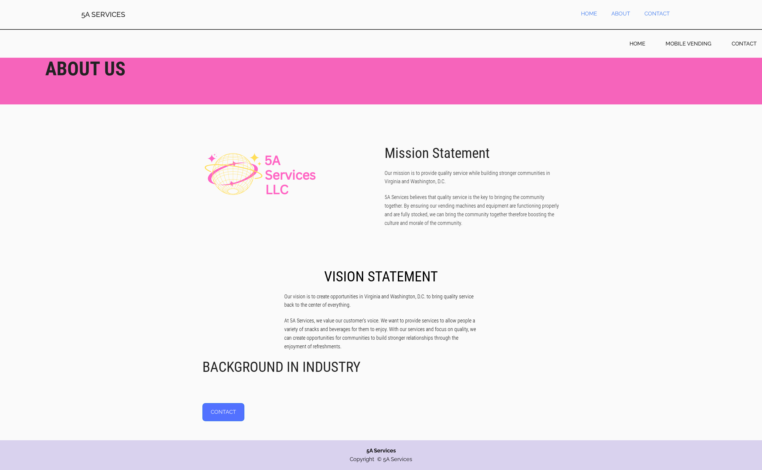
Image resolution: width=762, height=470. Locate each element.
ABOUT (620, 13)
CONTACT (657, 13)
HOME (589, 13)
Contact (223, 412)
